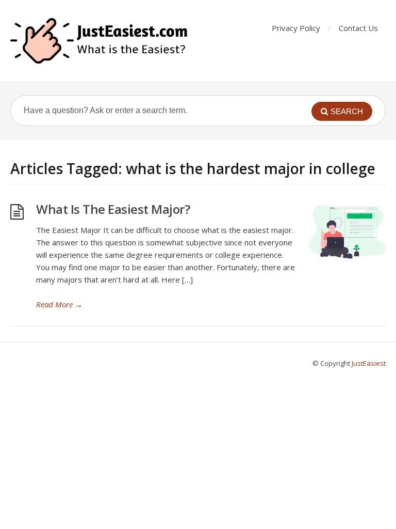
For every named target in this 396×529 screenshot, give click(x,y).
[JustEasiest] (100, 41)
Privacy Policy (296, 28)
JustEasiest (369, 363)
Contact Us (358, 28)
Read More (59, 304)
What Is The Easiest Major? (113, 208)
